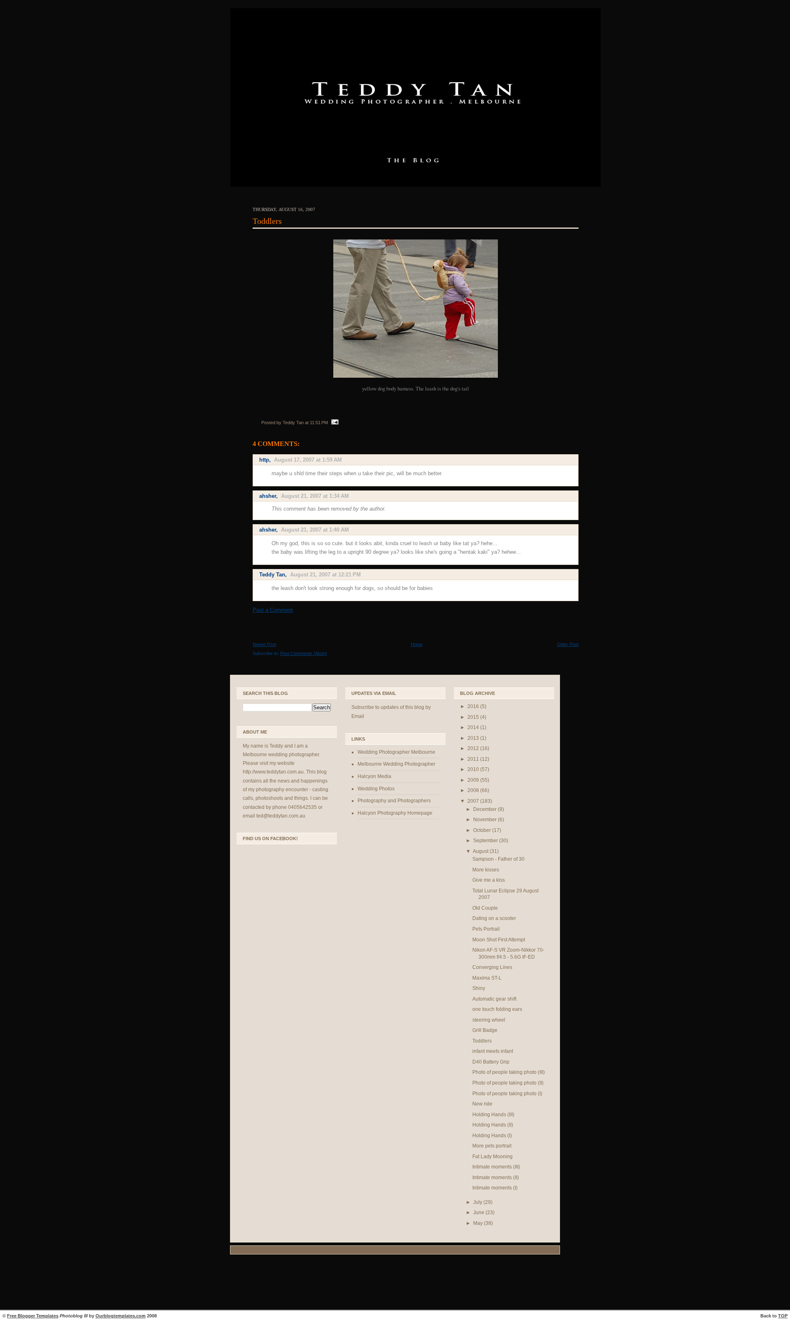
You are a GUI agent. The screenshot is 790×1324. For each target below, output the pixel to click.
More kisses (485, 870)
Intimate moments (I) (495, 1188)
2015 (473, 717)
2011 (473, 759)
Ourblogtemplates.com (120, 1315)
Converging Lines (492, 967)
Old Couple (485, 908)
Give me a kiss (488, 880)
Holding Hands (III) (493, 1114)
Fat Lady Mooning (492, 1156)
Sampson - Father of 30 (498, 859)
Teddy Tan (272, 574)
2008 (473, 790)
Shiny (478, 988)
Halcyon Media (374, 776)
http (264, 460)
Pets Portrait (486, 929)
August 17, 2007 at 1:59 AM (308, 460)
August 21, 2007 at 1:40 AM (315, 530)
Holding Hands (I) (492, 1135)
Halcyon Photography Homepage (395, 813)
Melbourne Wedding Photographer (396, 764)
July (478, 1202)
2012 (473, 748)
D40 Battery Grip (490, 1062)
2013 (473, 738)
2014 (473, 727)
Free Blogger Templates (32, 1315)
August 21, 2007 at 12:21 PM (325, 574)
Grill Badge (484, 1030)
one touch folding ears (497, 1009)
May (478, 1223)
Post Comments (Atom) (303, 653)
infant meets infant (492, 1051)
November (485, 819)
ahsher (267, 496)
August (481, 851)
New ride (482, 1104)
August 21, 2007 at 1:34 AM (315, 496)
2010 (473, 769)
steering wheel (488, 1020)
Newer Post (264, 644)
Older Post (568, 644)
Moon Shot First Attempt (498, 940)
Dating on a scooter (494, 918)
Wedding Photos (376, 789)
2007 (473, 801)
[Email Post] (334, 422)
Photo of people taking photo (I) (507, 1093)
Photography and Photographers (394, 801)
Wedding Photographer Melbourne (396, 752)
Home (417, 644)
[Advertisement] (395, 1283)
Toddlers (267, 220)
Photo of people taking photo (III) (508, 1072)
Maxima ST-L (487, 978)
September (486, 840)
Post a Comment (273, 610)
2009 (473, 780)
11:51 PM (319, 422)
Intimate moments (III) (496, 1167)
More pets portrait (491, 1146)
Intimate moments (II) (495, 1177)
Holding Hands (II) (492, 1125)
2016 (473, 706)
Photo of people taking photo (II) (508, 1083)
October (482, 830)
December (485, 809)
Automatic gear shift (494, 999)
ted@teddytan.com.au (280, 816)
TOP (783, 1315)
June (479, 1212)
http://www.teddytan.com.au (273, 772)
